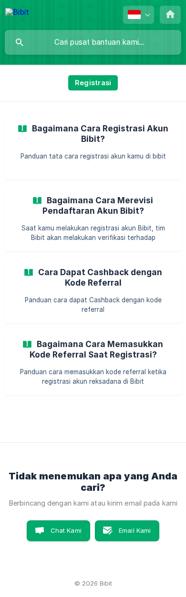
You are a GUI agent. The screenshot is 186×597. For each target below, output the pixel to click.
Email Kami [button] (135, 530)
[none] (17, 13)
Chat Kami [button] (66, 530)
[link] (93, 147)
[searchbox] (93, 42)
